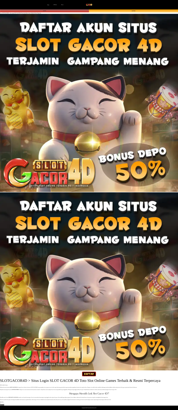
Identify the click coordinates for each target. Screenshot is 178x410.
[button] (2, 404)
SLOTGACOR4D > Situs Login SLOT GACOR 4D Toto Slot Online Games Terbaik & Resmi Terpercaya (21, 13)
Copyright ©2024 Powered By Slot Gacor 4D (89, 407)
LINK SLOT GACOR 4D (13, 397)
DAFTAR (133, 10)
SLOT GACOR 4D (13, 387)
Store (1, 13)
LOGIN (44, 10)
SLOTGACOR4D (15, 389)
